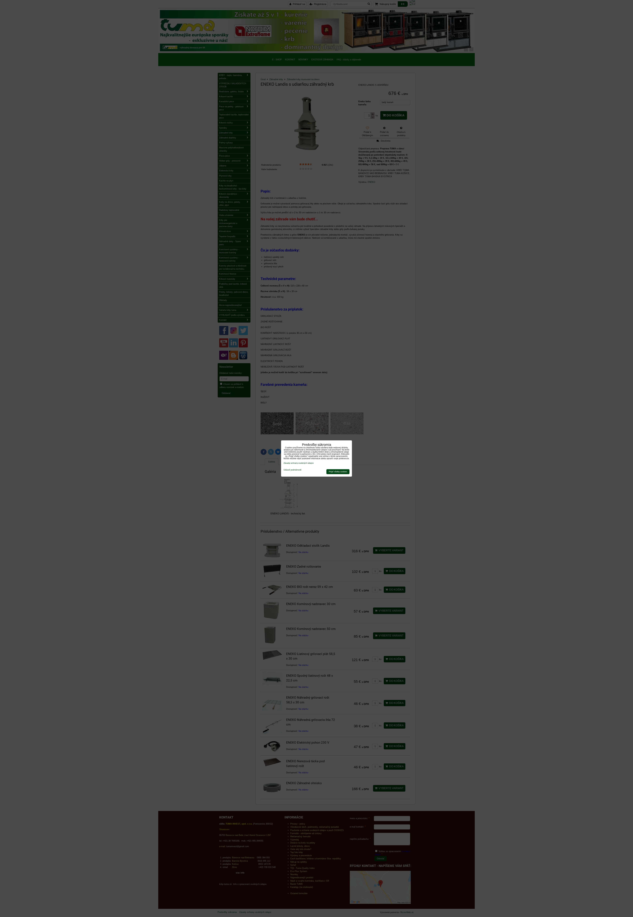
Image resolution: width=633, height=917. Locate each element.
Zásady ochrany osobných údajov (299, 463)
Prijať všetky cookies (338, 472)
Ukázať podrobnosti (292, 470)
